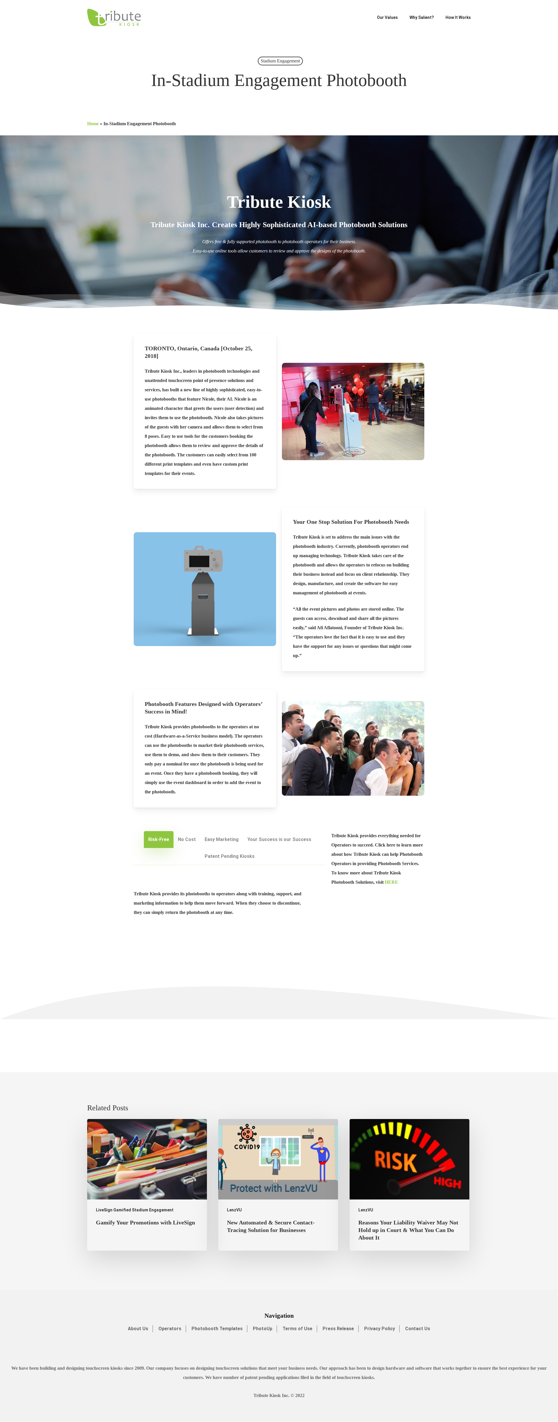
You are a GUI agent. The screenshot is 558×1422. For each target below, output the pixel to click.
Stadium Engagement (280, 60)
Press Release (338, 1328)
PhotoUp (262, 1328)
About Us (138, 1328)
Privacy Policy (379, 1328)
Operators (169, 1328)
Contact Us (417, 1328)
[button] (159, 839)
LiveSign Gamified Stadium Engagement (135, 1210)
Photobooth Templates (217, 1328)
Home (93, 123)
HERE (391, 882)
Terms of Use (297, 1328)
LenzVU (234, 1210)
